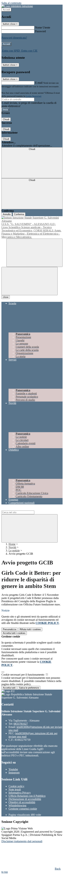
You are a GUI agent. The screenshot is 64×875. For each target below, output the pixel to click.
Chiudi (6, 119)
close (5, 297)
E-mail (38, 82)
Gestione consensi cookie (23, 808)
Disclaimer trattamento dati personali (21, 841)
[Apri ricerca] (34, 253)
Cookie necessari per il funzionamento (23, 674)
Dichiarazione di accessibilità (25, 799)
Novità (12, 547)
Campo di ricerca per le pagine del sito (22, 508)
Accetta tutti (14, 633)
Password (40, 31)
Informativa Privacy (20, 792)
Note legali (15, 789)
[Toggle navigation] (29, 281)
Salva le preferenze (29, 687)
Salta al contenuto (11, 2)
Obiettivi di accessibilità (22, 802)
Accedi (6, 9)
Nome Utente (42, 27)
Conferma (19, 214)
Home (12, 544)
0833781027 (21, 723)
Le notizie (14, 550)
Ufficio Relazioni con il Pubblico (27, 795)
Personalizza (9, 629)
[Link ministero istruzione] (17, 6)
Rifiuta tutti (30, 629)
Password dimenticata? (14, 37)
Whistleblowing (17, 805)
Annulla (6, 214)
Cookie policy (16, 786)
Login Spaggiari (33, 96)
